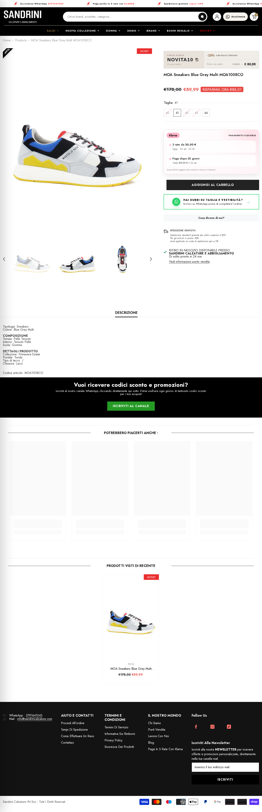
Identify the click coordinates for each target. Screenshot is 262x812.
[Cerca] (202, 17)
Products (21, 40)
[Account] (217, 16)
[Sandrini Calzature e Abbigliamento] (22, 16)
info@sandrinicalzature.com (34, 719)
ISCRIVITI (225, 779)
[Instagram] (212, 726)
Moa (131, 664)
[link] (38, 526)
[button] (4, 259)
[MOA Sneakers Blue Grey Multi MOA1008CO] (131, 616)
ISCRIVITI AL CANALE (131, 406)
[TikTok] (229, 726)
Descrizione (126, 312)
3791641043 (34, 715)
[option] (77, 139)
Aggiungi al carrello (213, 185)
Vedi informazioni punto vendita (189, 261)
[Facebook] (196, 726)
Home (7, 40)
